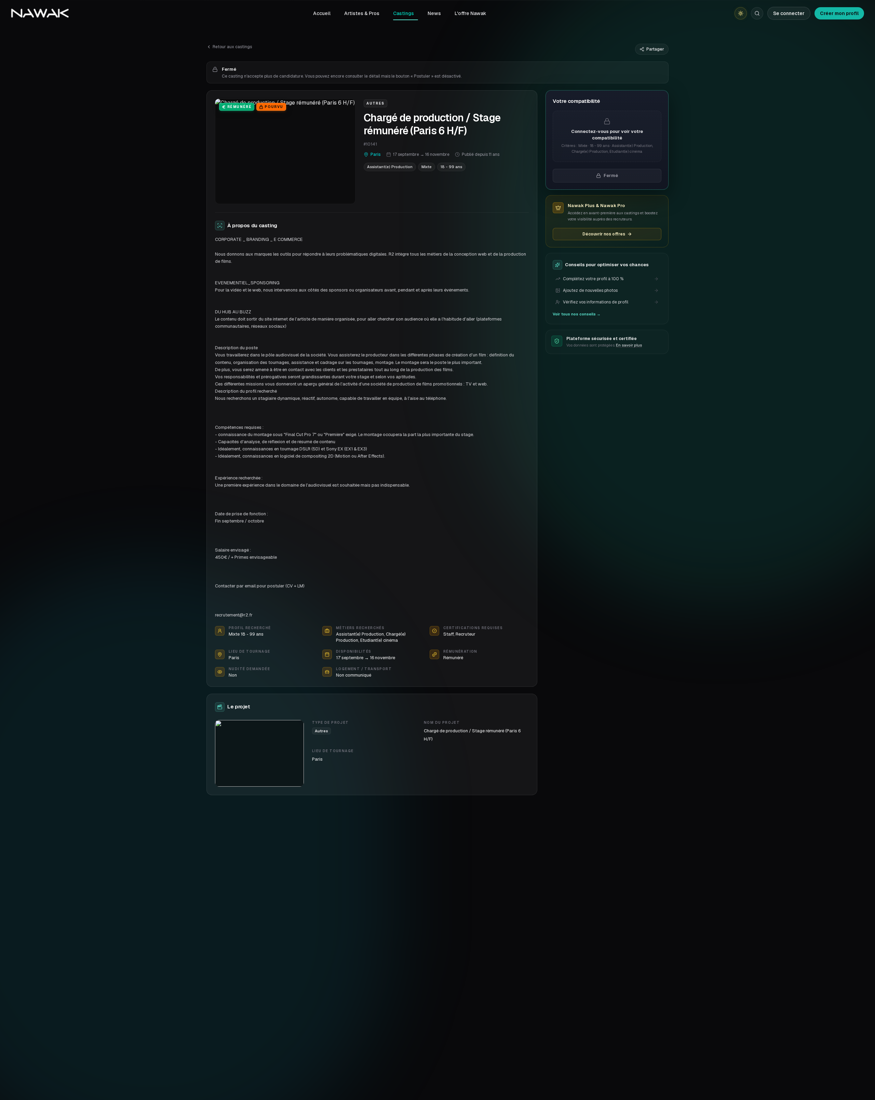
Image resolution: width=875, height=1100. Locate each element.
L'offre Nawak (470, 13)
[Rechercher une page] (757, 13)
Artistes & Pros (361, 13)
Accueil (322, 13)
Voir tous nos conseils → (577, 314)
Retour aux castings (232, 47)
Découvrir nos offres (603, 234)
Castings (403, 13)
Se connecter (789, 13)
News (434, 13)
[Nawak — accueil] (40, 13)
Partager (655, 49)
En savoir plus (629, 345)
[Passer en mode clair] (741, 13)
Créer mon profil (839, 13)
